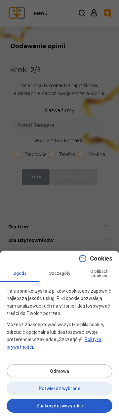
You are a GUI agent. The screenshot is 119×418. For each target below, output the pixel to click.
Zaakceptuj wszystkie (59, 405)
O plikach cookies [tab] (99, 273)
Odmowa (59, 371)
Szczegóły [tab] (59, 273)
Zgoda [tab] (19, 273)
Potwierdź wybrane (59, 388)
